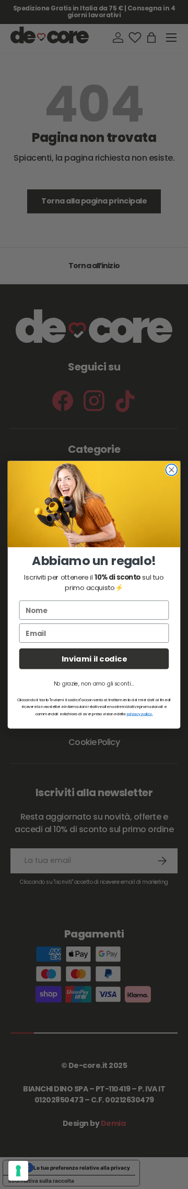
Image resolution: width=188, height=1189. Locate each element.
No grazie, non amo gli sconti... (94, 684)
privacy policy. (140, 713)
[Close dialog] (171, 469)
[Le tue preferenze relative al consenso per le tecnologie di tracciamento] (18, 1171)
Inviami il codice (94, 658)
